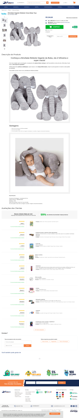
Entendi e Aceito (54, 413)
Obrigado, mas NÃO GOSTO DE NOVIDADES (53, 200)
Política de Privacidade (39, 415)
